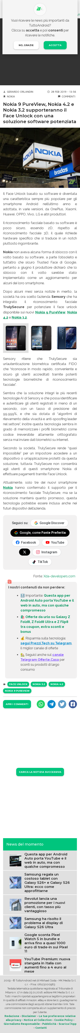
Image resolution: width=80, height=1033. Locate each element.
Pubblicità (49, 1023)
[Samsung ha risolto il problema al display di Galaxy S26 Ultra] (15, 922)
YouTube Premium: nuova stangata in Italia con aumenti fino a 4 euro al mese (47, 965)
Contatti (41, 1027)
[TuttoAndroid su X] (24, 552)
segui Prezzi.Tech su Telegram (46, 643)
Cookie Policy (63, 1019)
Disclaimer (29, 1016)
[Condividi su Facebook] (73, 704)
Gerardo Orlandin (20, 91)
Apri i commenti (17, 704)
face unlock (18, 684)
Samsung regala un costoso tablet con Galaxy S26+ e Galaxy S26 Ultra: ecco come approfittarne (47, 882)
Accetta (55, 45)
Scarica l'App (68, 1023)
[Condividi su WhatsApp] (41, 704)
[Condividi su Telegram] (51, 704)
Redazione (12, 1016)
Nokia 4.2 (56, 684)
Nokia (11, 96)
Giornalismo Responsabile (22, 1023)
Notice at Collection (38, 1019)
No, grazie (26, 45)
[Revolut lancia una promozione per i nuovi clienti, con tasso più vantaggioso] (15, 904)
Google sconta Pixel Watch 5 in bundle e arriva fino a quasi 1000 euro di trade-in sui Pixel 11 (46, 943)
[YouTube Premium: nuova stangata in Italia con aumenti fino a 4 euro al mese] (15, 965)
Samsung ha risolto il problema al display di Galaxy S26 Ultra (43, 923)
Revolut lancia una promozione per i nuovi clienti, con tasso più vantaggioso (44, 905)
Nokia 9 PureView (50, 312)
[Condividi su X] (62, 704)
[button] (16, 338)
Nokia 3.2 (19, 317)
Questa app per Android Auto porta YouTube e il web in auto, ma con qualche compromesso (45, 860)
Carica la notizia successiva (40, 772)
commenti (68, 96)
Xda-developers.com (59, 576)
